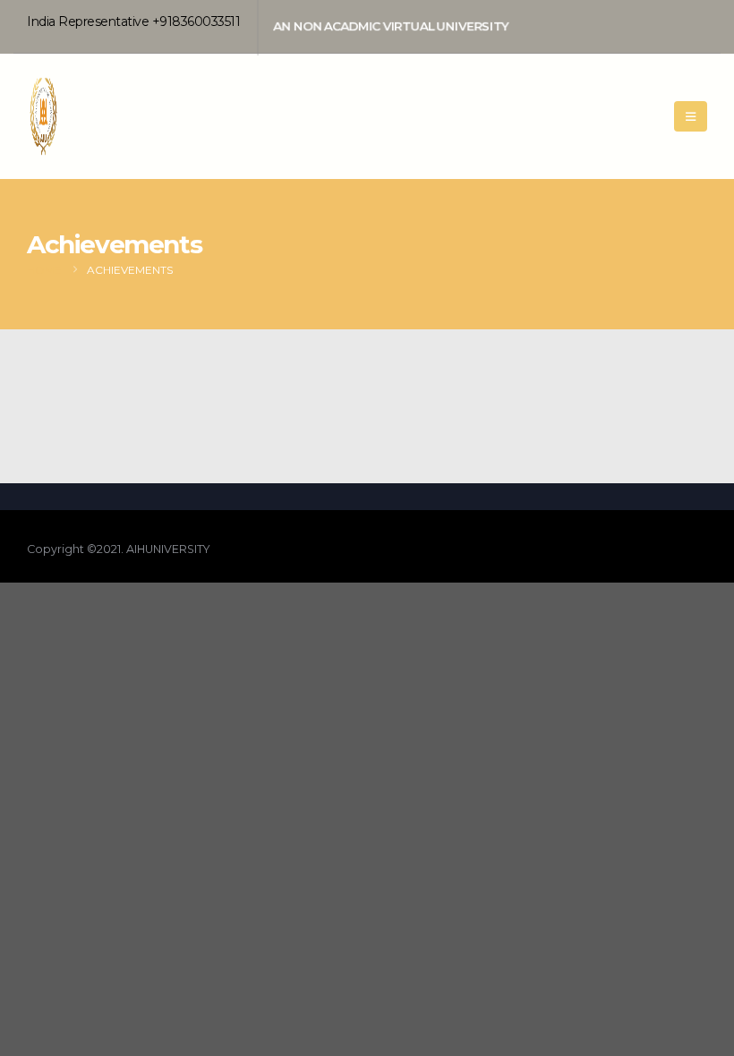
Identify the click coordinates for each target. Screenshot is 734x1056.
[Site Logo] (71, 116)
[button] (690, 116)
